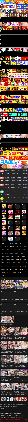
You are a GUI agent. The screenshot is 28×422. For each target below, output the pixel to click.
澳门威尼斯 (3, 269)
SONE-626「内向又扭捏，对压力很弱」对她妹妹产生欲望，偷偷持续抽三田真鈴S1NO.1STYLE (21, 353)
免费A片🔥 (15, 269)
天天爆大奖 (25, 262)
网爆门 (25, 191)
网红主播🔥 (3, 275)
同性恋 (25, 194)
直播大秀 (24, 266)
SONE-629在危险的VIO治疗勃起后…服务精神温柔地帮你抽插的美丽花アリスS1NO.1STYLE (21, 367)
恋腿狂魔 (25, 184)
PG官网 (7, 243)
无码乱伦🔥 (14, 262)
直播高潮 (18, 249)
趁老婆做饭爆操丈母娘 (6, 288)
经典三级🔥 (8, 269)
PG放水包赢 (13, 249)
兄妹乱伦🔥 (20, 269)
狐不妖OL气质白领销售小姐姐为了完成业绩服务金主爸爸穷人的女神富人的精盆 (7, 395)
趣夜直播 (7, 256)
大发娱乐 (2, 259)
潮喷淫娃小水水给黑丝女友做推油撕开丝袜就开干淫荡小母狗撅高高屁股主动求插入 (7, 367)
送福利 (17, 246)
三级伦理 (7, 173)
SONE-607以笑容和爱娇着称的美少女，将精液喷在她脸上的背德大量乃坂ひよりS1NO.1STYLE (21, 339)
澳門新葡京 (8, 259)
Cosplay (19, 173)
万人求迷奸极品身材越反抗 (7, 312)
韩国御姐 (13, 177)
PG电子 (2, 246)
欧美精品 (19, 170)
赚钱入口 (8, 272)
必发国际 (17, 256)
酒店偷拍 (7, 253)
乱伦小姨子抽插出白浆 (6, 324)
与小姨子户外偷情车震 (20, 288)
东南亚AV (25, 177)
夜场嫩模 (12, 256)
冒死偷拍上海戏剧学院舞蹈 (21, 300)
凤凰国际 (7, 249)
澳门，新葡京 (8, 266)
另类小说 (7, 201)
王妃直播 (17, 253)
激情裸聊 (2, 262)
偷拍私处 (2, 256)
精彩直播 (23, 249)
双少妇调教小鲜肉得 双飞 (21, 311)
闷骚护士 (25, 187)
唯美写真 (19, 191)
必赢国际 (2, 249)
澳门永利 (21, 243)
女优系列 (13, 184)
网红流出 (19, 180)
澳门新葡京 (23, 256)
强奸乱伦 (13, 170)
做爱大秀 (19, 266)
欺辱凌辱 (7, 180)
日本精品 (13, 173)
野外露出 (25, 180)
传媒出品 (7, 194)
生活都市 (7, 198)
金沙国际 (2, 266)
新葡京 (21, 246)
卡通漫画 (7, 191)
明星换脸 (13, 187)
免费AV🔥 (20, 272)
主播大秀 (11, 253)
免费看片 (14, 266)
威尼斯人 (2, 243)
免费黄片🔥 (8, 262)
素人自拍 (25, 173)
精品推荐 (7, 170)
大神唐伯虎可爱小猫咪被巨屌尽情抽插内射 (7, 379)
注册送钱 (7, 246)
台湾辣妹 (7, 177)
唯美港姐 (19, 177)
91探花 (13, 180)
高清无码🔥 (14, 272)
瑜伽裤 (19, 187)
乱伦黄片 (21, 253)
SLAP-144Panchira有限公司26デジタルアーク (20, 379)
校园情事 (13, 198)
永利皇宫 (13, 259)
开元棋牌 (11, 243)
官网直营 (17, 243)
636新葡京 (25, 259)
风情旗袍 (7, 187)
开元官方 (19, 262)
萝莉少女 (25, 170)
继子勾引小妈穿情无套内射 (7, 300)
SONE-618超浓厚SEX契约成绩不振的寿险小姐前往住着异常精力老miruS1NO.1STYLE (7, 339)
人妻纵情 (19, 198)
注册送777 (12, 246)
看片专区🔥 (3, 272)
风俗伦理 (25, 198)
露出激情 (13, 191)
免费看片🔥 (18, 259)
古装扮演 (7, 184)
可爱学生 (19, 184)
